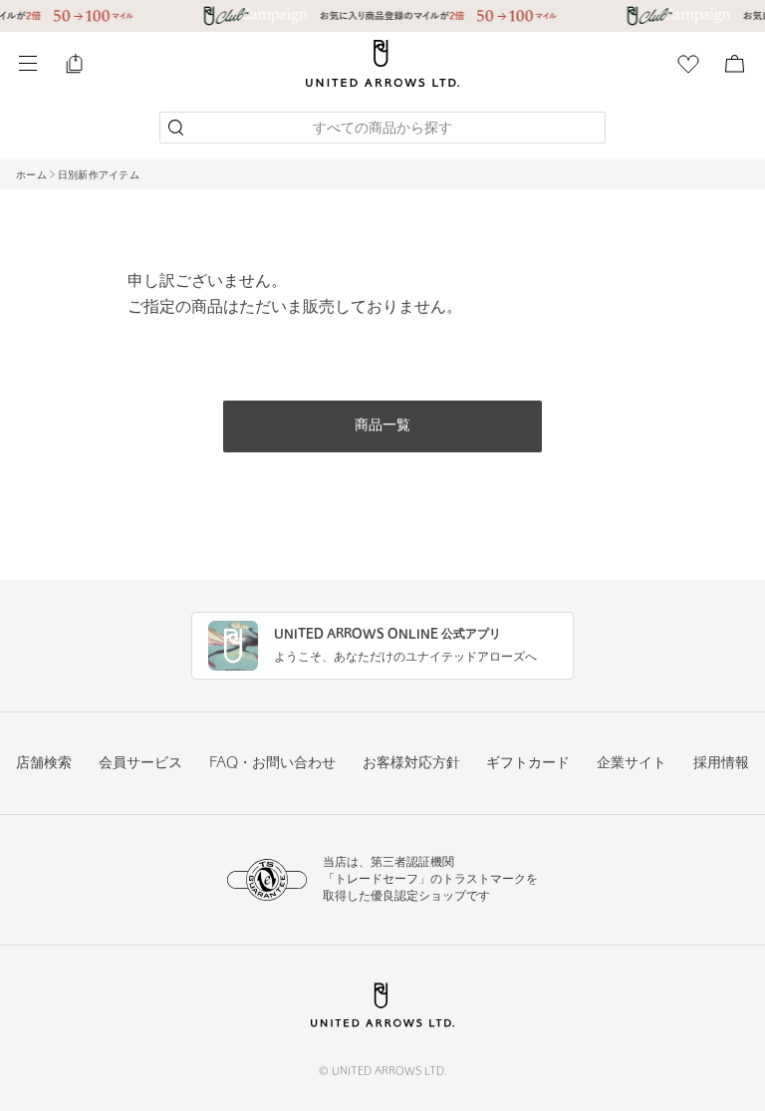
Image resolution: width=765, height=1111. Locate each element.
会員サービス (140, 763)
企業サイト (631, 763)
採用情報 (721, 763)
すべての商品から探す (382, 129)
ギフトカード (528, 763)
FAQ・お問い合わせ (272, 763)
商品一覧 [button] (382, 425)
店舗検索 (44, 763)
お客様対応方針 (411, 763)
